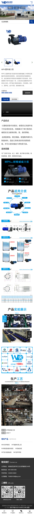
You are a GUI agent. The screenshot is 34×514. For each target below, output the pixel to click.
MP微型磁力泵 (10, 430)
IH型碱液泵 (18, 448)
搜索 (31, 22)
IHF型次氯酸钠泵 (6, 452)
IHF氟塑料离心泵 (17, 445)
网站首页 (4, 513)
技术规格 (14, 99)
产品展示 (12, 513)
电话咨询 (29, 513)
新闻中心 (21, 513)
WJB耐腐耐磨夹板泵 (7, 448)
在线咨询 (27, 93)
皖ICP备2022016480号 (17, 507)
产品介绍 (5, 99)
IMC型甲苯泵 (17, 452)
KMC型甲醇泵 (5, 445)
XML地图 (26, 507)
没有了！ (9, 433)
